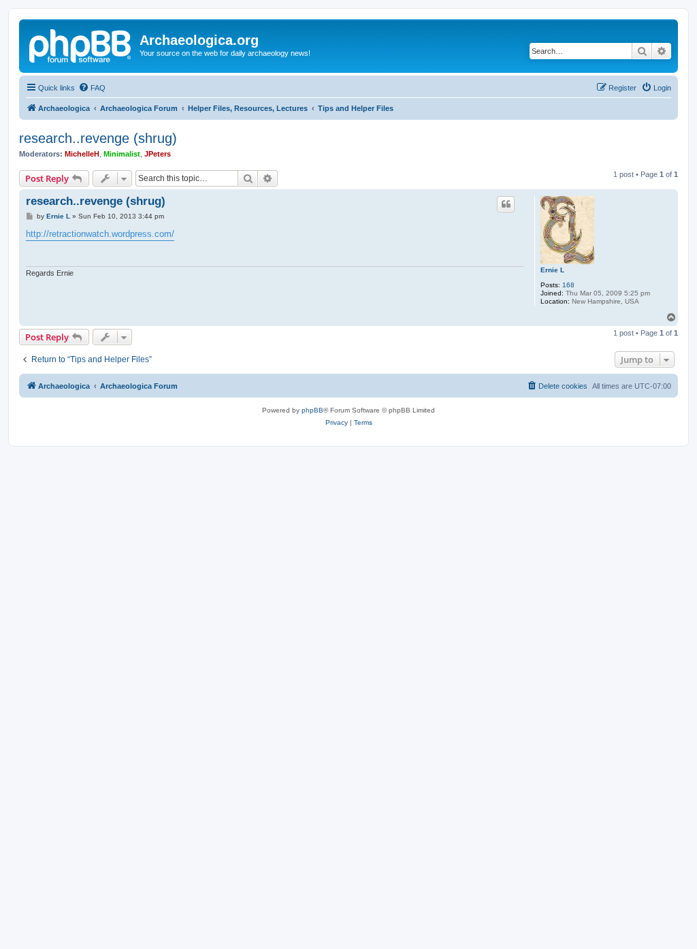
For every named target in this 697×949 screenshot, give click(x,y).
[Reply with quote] (506, 204)
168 (568, 285)
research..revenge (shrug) (98, 138)
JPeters (157, 154)
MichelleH (82, 154)
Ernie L (552, 270)
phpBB (312, 410)
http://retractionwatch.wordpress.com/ (100, 234)
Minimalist (121, 154)
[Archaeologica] (81, 44)
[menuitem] (92, 88)
